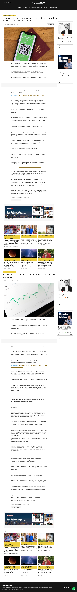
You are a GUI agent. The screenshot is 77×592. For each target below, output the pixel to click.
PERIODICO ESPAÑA (8, 238)
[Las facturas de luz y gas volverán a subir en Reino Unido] (46, 229)
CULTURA (47, 259)
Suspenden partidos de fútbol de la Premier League (30, 167)
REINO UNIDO (12, 15)
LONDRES (47, 235)
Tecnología (21, 589)
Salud (9, 589)
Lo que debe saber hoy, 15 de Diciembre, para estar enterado (32, 95)
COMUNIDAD (41, 235)
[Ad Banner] (29, 212)
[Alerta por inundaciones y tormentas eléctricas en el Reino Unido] (29, 253)
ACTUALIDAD (6, 15)
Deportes (11, 589)
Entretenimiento (16, 589)
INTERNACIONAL (31, 235)
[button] (2, 7)
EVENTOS (12, 259)
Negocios (5, 589)
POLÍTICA (23, 237)
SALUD (29, 260)
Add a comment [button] (16, 200)
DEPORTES (12, 235)
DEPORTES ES (7, 237)
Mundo (2, 589)
